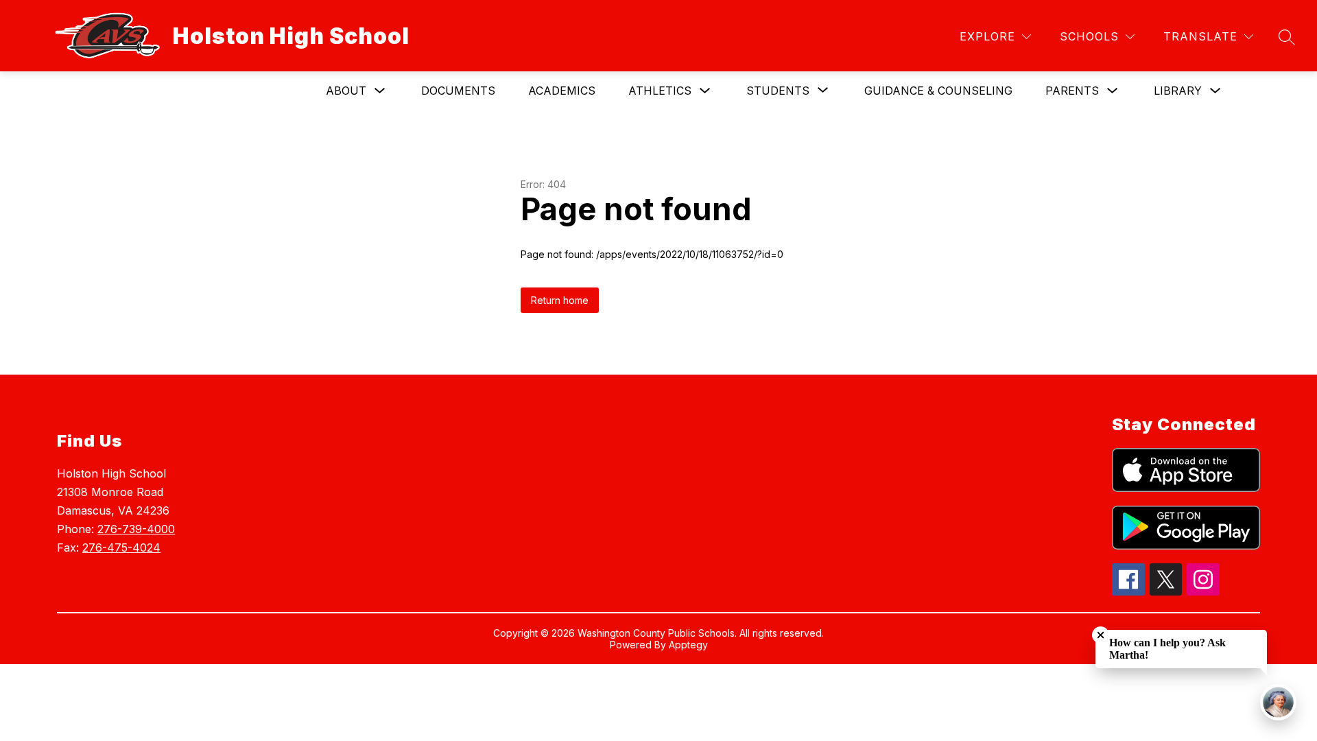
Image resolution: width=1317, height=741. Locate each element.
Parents (1072, 90)
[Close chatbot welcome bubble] (1100, 635)
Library (1178, 90)
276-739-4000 (136, 529)
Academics (561, 90)
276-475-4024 (121, 547)
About (346, 90)
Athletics (659, 90)
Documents (458, 90)
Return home (560, 300)
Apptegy (688, 644)
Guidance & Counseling (938, 90)
